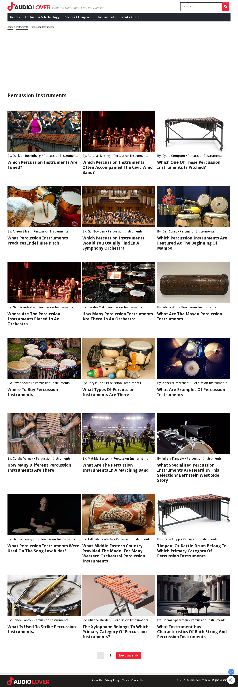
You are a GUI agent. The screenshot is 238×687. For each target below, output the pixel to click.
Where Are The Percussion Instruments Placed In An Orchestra (33, 318)
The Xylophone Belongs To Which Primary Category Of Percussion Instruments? (115, 631)
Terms (125, 680)
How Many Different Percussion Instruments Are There (39, 468)
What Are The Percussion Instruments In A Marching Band (115, 468)
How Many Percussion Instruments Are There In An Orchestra (117, 316)
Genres (15, 17)
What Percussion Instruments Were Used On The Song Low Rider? (43, 548)
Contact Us (137, 680)
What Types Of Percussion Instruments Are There (108, 392)
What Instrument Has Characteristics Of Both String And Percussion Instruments (192, 631)
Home (10, 27)
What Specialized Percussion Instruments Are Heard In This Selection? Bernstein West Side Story (188, 473)
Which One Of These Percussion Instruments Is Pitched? (188, 165)
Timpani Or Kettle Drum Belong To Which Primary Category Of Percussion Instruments (192, 550)
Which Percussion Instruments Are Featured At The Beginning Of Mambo (192, 243)
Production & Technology (42, 17)
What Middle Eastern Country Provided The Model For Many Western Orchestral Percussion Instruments (113, 553)
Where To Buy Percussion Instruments (32, 392)
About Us (97, 680)
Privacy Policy (112, 680)
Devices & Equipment (78, 17)
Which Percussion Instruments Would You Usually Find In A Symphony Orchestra (113, 243)
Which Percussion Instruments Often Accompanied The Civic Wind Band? (117, 167)
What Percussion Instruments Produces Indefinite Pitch (37, 241)
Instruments (107, 17)
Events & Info (130, 17)
